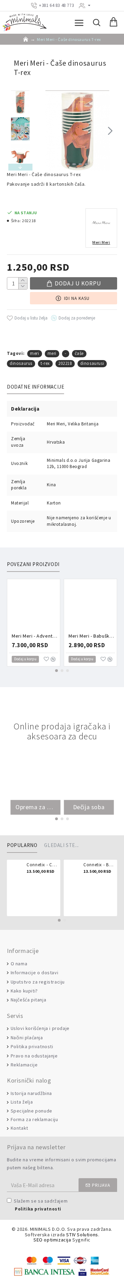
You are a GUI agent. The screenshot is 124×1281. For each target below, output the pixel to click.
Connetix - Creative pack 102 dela (42, 865)
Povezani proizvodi (33, 564)
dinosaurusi (92, 363)
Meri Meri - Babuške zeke (92, 636)
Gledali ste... (61, 845)
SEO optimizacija (52, 1239)
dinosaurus (21, 363)
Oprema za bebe (35, 807)
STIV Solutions (82, 1234)
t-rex (45, 363)
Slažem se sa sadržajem (41, 1205)
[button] (44, 131)
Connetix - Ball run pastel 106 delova (99, 865)
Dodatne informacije (35, 387)
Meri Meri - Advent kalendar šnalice (35, 636)
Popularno (22, 845)
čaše (79, 353)
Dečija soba (89, 807)
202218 (65, 363)
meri (34, 353)
